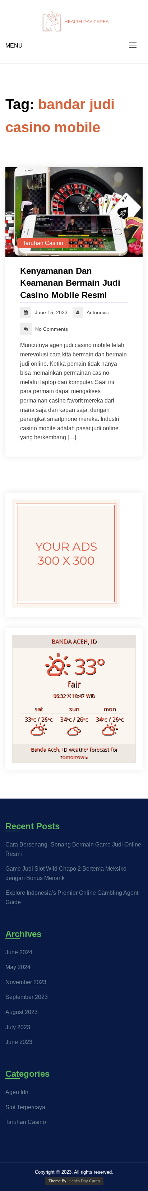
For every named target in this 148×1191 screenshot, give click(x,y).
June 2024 (18, 952)
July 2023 (17, 1027)
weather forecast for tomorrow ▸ (74, 753)
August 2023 (21, 1012)
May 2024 (18, 967)
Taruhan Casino (43, 243)
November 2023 (25, 982)
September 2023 (26, 997)
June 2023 (18, 1042)
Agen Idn (16, 1092)
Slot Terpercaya (25, 1107)
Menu (14, 46)
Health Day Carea (84, 1181)
